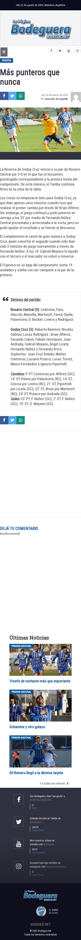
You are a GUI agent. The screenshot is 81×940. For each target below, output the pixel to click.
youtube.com (42, 844)
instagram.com (48, 866)
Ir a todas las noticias (52, 783)
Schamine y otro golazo (27, 727)
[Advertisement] (40, 474)
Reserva (6, 60)
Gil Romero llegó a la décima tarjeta (36, 773)
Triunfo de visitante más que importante (39, 681)
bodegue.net (41, 924)
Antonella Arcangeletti (56, 98)
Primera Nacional (21, 646)
